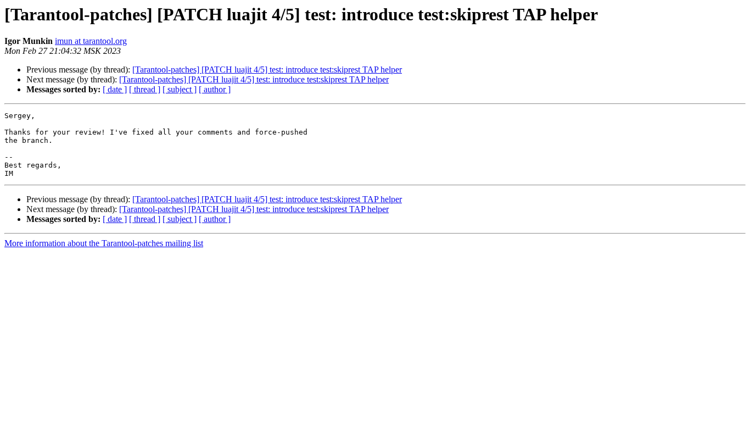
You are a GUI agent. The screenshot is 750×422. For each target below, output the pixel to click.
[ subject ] (180, 89)
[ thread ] (144, 89)
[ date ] (115, 89)
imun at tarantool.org (91, 41)
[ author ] (215, 89)
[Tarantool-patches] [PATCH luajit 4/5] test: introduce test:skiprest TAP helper (267, 69)
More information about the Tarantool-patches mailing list (103, 243)
